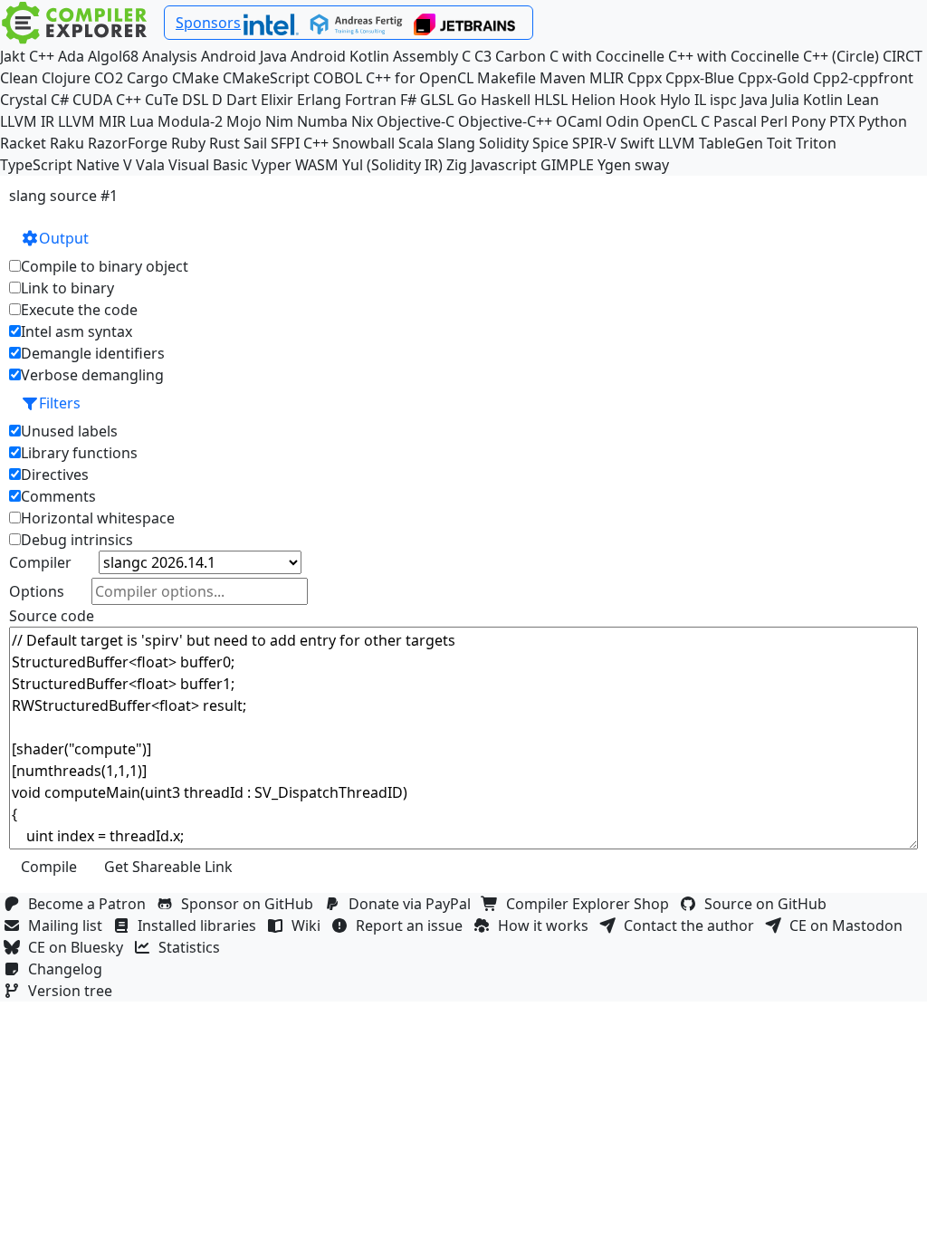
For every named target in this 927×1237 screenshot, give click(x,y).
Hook (637, 100)
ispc (723, 100)
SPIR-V (594, 143)
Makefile (506, 78)
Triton (816, 143)
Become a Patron (90, 904)
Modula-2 (190, 121)
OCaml (579, 121)
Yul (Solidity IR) (392, 165)
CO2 (108, 78)
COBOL (337, 78)
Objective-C (415, 121)
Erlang (319, 100)
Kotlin (823, 100)
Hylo (675, 100)
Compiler (40, 562)
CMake (195, 78)
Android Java (244, 56)
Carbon (520, 56)
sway (652, 165)
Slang (456, 143)
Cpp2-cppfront (863, 78)
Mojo (244, 121)
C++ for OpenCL (419, 78)
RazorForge (127, 143)
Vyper (271, 165)
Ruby (188, 143)
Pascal (735, 121)
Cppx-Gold (773, 78)
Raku (67, 143)
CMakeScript (266, 78)
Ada (71, 56)
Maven (563, 78)
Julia (785, 100)
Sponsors (208, 23)
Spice (550, 143)
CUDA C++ (106, 100)
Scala (416, 143)
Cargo (147, 78)
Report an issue (413, 925)
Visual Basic (208, 165)
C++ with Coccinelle (733, 56)
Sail (255, 143)
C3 (483, 56)
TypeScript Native (59, 165)
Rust (224, 143)
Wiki (309, 925)
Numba (322, 121)
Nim (279, 121)
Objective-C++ (505, 121)
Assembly (425, 56)
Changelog (69, 969)
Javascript (504, 165)
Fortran (371, 100)
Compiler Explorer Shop (591, 904)
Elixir (277, 100)
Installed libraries (200, 925)
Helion (593, 100)
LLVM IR (27, 121)
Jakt (12, 56)
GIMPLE (567, 165)
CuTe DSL (176, 100)
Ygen (614, 165)
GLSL (437, 100)
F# (408, 100)
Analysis (169, 56)
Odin (622, 121)
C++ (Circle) (841, 56)
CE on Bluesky (79, 947)
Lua (141, 121)
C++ (41, 56)
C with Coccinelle (607, 56)
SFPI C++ (300, 143)
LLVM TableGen (710, 143)
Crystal (23, 100)
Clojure (66, 78)
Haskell (505, 100)
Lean (862, 100)
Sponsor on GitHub (250, 904)
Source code (51, 616)
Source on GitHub (769, 904)
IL (700, 100)
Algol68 (113, 56)
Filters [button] (60, 403)
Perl (774, 121)
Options (36, 591)
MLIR (606, 78)
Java (754, 100)
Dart (241, 100)
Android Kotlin (340, 56)
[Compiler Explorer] (74, 22)
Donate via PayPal (413, 904)
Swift (637, 143)
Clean (19, 78)
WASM (317, 165)
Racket (23, 143)
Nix (362, 121)
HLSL (551, 100)
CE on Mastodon (849, 925)
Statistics (192, 947)
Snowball (363, 143)
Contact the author (692, 925)
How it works (547, 925)
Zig (456, 165)
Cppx (644, 78)
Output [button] (64, 238)
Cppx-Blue (699, 78)
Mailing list (69, 925)
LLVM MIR (92, 121)
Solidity (504, 143)
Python (882, 121)
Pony (808, 121)
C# (60, 100)
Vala (150, 165)
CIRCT (902, 56)
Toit (779, 143)
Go (467, 100)
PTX (842, 121)
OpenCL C (676, 121)
